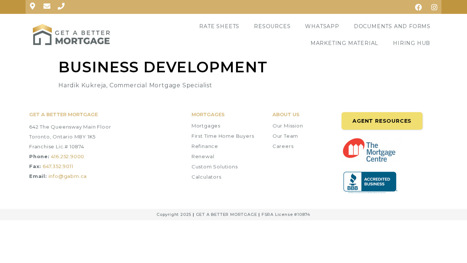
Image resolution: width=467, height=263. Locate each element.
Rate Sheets (219, 26)
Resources (272, 26)
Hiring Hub (411, 43)
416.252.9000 (68, 156)
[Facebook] (418, 7)
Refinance (205, 146)
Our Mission (288, 126)
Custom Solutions (215, 166)
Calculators (206, 177)
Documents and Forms (392, 26)
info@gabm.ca (68, 176)
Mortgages (206, 126)
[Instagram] (434, 7)
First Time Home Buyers (223, 136)
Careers (283, 146)
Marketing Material (344, 43)
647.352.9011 (58, 166)
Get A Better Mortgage (63, 114)
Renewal (203, 156)
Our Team (285, 136)
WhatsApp (322, 26)
